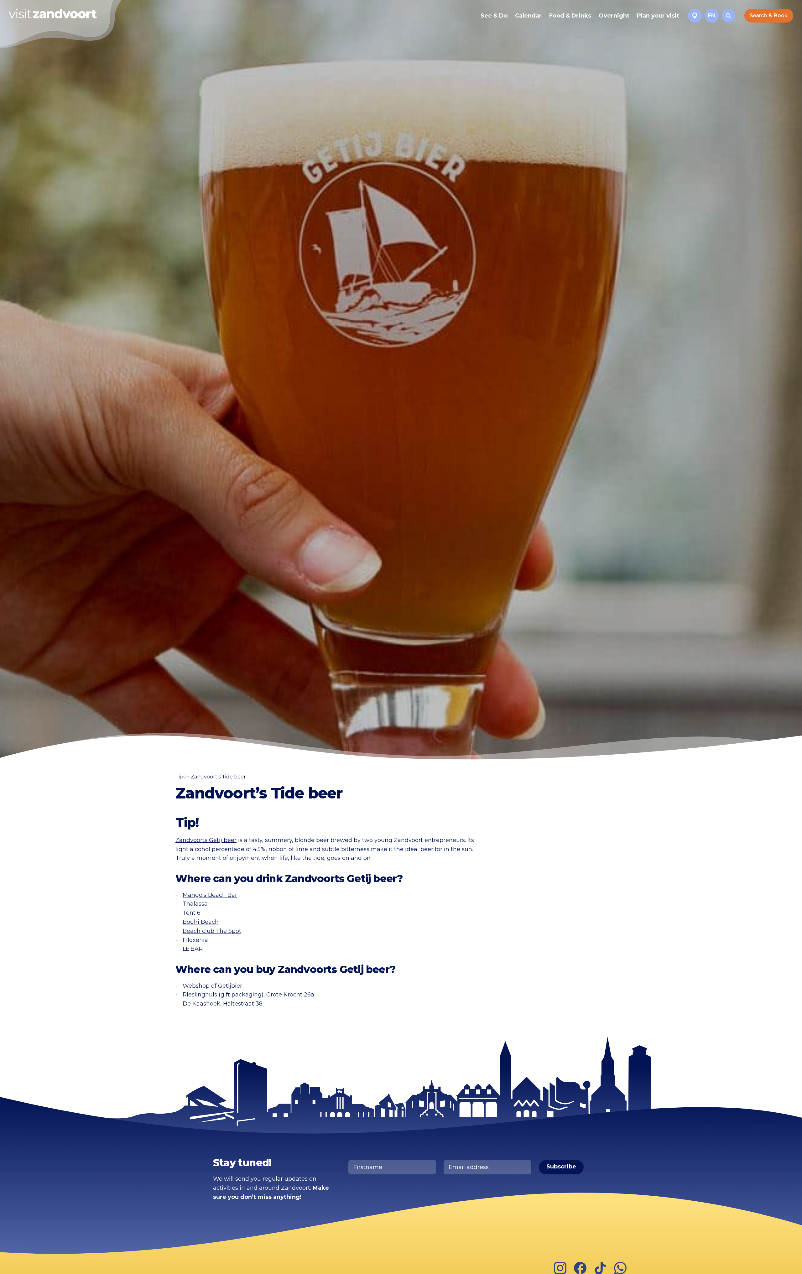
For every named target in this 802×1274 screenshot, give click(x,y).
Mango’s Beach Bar (210, 895)
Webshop (196, 985)
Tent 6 (191, 912)
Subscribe (561, 1166)
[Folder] (695, 16)
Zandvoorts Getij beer (206, 840)
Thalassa (195, 903)
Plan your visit (658, 15)
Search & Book (769, 15)
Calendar (528, 15)
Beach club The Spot (212, 931)
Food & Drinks (570, 15)
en (711, 15)
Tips (180, 777)
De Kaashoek (201, 1003)
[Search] (729, 16)
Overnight (614, 15)
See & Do (494, 15)
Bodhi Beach (201, 921)
